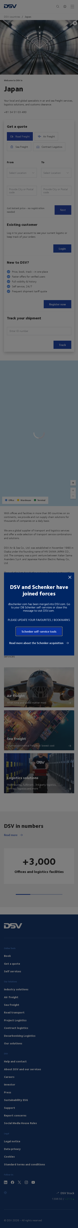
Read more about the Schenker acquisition (36, 643)
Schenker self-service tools (39, 631)
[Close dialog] (69, 577)
